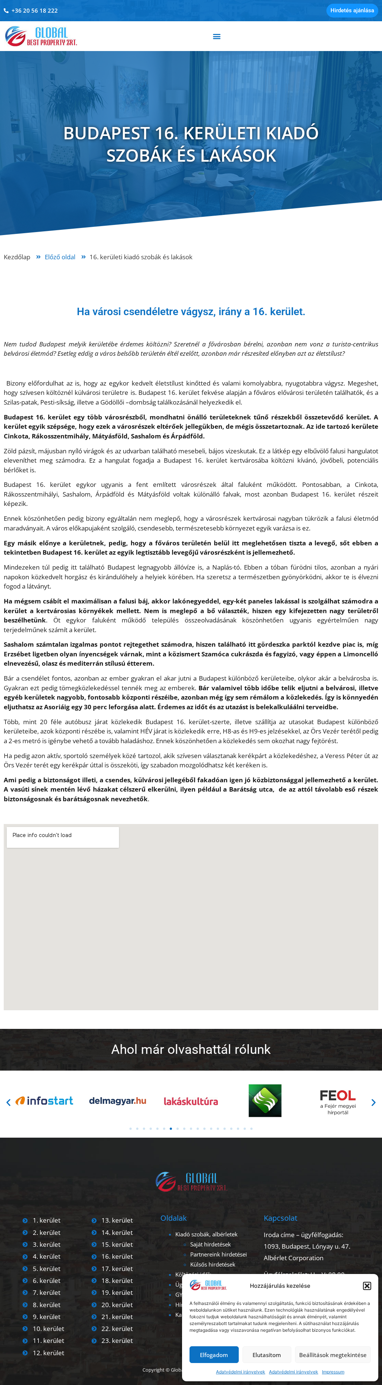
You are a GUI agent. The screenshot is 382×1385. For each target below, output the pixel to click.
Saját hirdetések (210, 1244)
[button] (367, 1286)
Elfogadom (214, 1355)
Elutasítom (267, 1355)
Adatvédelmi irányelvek (240, 1372)
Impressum (333, 1372)
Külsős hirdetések (212, 1264)
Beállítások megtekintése (333, 1355)
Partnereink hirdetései (218, 1254)
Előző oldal (60, 257)
